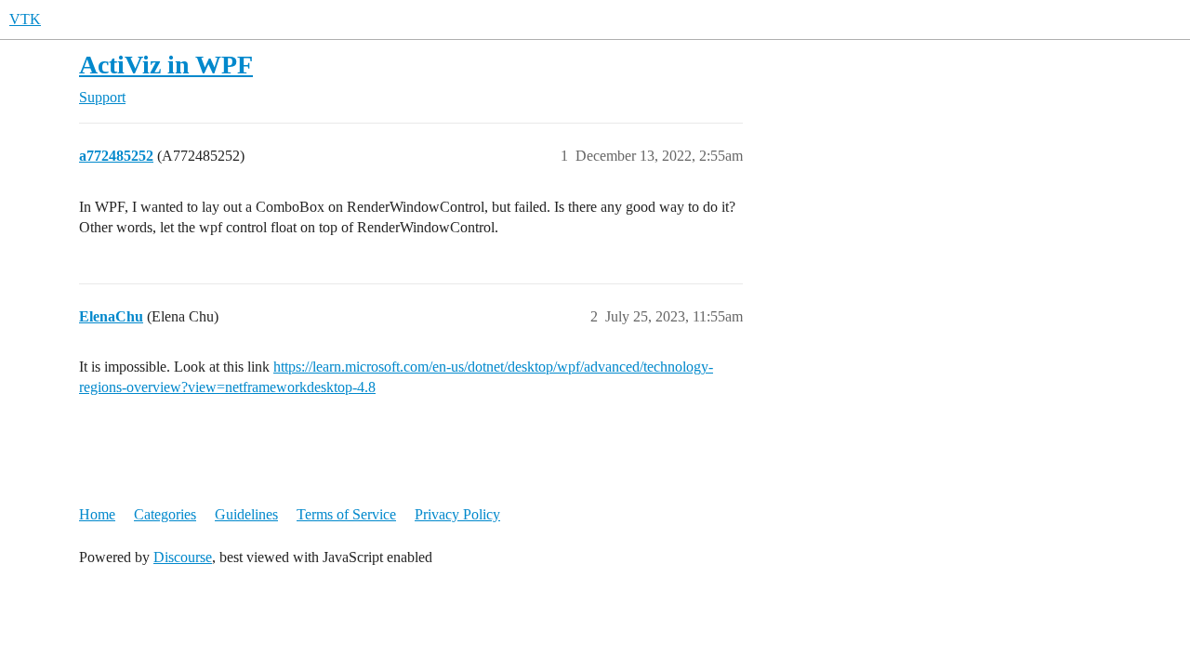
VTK (25, 19)
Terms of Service (346, 514)
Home (97, 514)
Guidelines (246, 514)
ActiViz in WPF (166, 64)
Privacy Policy (457, 514)
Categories (165, 514)
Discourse (182, 557)
